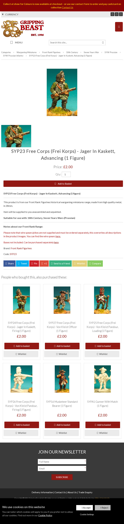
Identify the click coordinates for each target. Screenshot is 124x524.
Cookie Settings (87, 514)
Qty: (58, 174)
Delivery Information (42, 492)
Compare (96, 263)
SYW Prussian (111, 52)
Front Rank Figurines (51, 52)
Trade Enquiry (85, 492)
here (56, 242)
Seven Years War (91, 52)
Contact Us (67, 7)
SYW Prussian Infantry (13, 55)
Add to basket (22, 346)
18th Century (72, 52)
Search (103, 42)
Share (11, 263)
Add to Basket (64, 183)
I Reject (104, 507)
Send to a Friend (61, 263)
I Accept (86, 507)
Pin (35, 263)
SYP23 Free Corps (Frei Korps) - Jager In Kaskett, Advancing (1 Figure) (60, 55)
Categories (6, 52)
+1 (45, 263)
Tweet (23, 263)
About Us (72, 492)
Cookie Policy (45, 515)
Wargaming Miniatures (27, 52)
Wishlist (80, 263)
